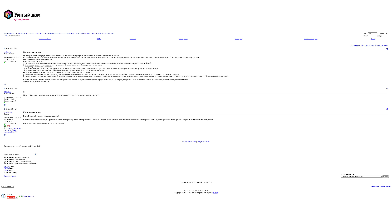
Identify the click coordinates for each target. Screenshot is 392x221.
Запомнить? (383, 33)
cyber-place (375, 186)
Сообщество (183, 39)
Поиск (373, 39)
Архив (382, 186)
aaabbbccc (7, 52)
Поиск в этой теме (367, 45)
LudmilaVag (8, 112)
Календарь (238, 39)
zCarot (215, 193)
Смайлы (7, 168)
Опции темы (355, 45)
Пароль (365, 36)
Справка (133, 39)
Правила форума (10, 176)
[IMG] (6, 170)
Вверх (388, 186)
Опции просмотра (381, 45)
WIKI (99, 39)
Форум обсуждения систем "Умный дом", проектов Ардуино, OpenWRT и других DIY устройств (40, 33)
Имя (364, 33)
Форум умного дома (83, 33)
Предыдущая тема (189, 142)
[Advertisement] (330, 15)
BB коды (7, 167)
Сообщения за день (310, 39)
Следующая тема (203, 142)
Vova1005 (7, 92)
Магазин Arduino (45, 39)
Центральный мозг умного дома (103, 33)
